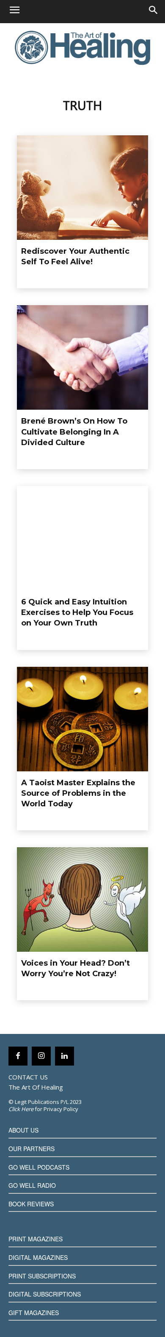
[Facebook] (18, 1056)
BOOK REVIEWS (31, 1204)
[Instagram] (41, 1056)
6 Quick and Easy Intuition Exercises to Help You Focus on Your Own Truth (77, 612)
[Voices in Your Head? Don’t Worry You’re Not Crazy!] (82, 899)
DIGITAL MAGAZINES (38, 1257)
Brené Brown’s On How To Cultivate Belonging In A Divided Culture (74, 431)
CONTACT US (28, 1077)
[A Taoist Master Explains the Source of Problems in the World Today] (82, 719)
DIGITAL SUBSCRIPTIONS (44, 1294)
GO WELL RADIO (32, 1185)
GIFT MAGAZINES (33, 1312)
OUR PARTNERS (31, 1148)
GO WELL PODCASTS (38, 1167)
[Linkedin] (64, 1056)
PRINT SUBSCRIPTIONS (42, 1276)
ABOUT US (23, 1130)
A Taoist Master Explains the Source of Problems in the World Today (78, 793)
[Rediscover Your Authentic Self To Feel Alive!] (82, 187)
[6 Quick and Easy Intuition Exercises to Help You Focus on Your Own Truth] (82, 538)
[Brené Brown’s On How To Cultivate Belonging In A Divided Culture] (82, 357)
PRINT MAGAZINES (35, 1239)
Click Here (20, 1109)
